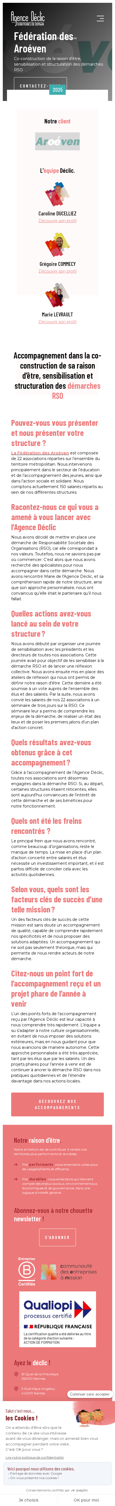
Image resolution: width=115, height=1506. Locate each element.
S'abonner (57, 1237)
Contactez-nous (40, 85)
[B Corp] (26, 1271)
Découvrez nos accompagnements (57, 1104)
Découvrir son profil (57, 220)
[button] (100, 19)
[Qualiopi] (57, 1319)
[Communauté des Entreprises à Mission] (69, 1272)
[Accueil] (28, 18)
